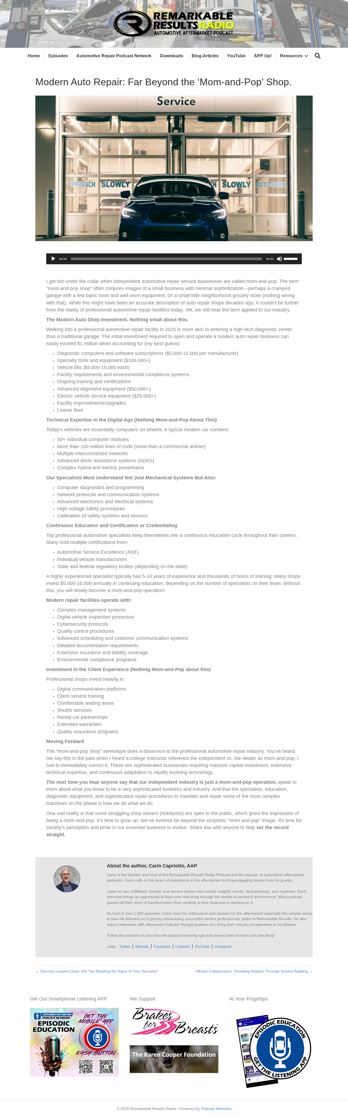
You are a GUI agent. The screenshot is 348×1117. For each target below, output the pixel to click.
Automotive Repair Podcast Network (113, 56)
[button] (318, 56)
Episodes (58, 56)
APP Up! (263, 56)
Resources (291, 56)
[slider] (291, 258)
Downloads (171, 56)
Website (142, 946)
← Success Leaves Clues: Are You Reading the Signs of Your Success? (96, 971)
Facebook (162, 946)
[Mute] (279, 259)
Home (34, 56)
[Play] (53, 259)
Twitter (124, 946)
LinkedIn (182, 946)
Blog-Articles (205, 56)
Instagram (223, 946)
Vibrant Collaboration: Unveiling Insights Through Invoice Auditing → (254, 971)
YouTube (236, 56)
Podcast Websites (216, 1108)
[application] (174, 258)
